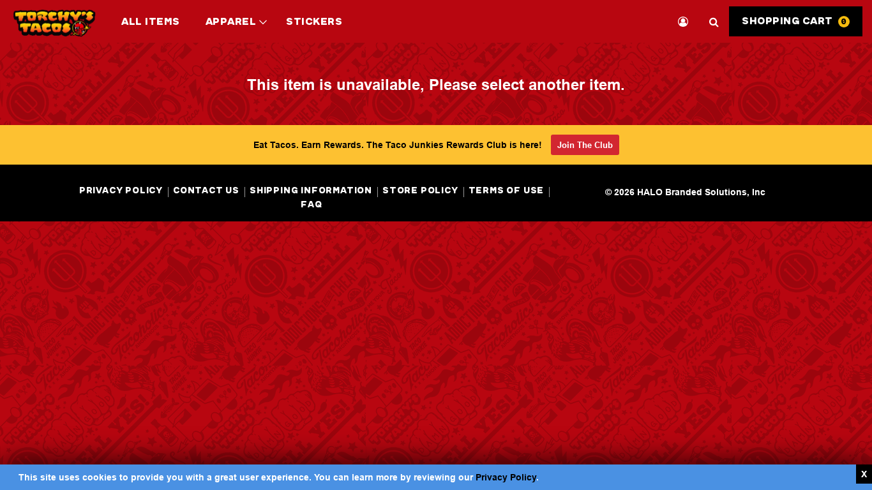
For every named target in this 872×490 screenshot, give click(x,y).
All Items (150, 21)
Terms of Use (507, 190)
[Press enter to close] (864, 474)
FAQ (311, 204)
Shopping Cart (794, 21)
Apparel (240, 29)
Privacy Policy (506, 477)
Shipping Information (311, 190)
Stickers (314, 21)
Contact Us (206, 190)
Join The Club (585, 145)
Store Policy (420, 190)
